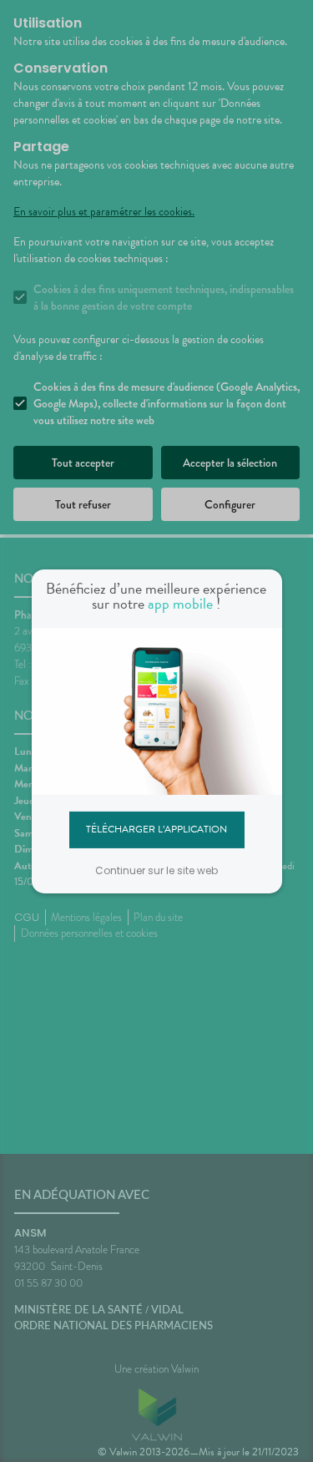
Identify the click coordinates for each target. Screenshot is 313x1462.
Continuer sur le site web (156, 870)
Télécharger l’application (156, 829)
